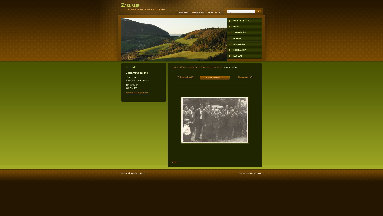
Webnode (258, 173)
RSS (211, 12)
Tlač (219, 12)
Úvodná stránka (178, 67)
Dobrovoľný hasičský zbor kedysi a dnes (204, 67)
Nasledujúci (243, 77)
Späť (174, 162)
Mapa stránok (199, 12)
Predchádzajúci (187, 77)
